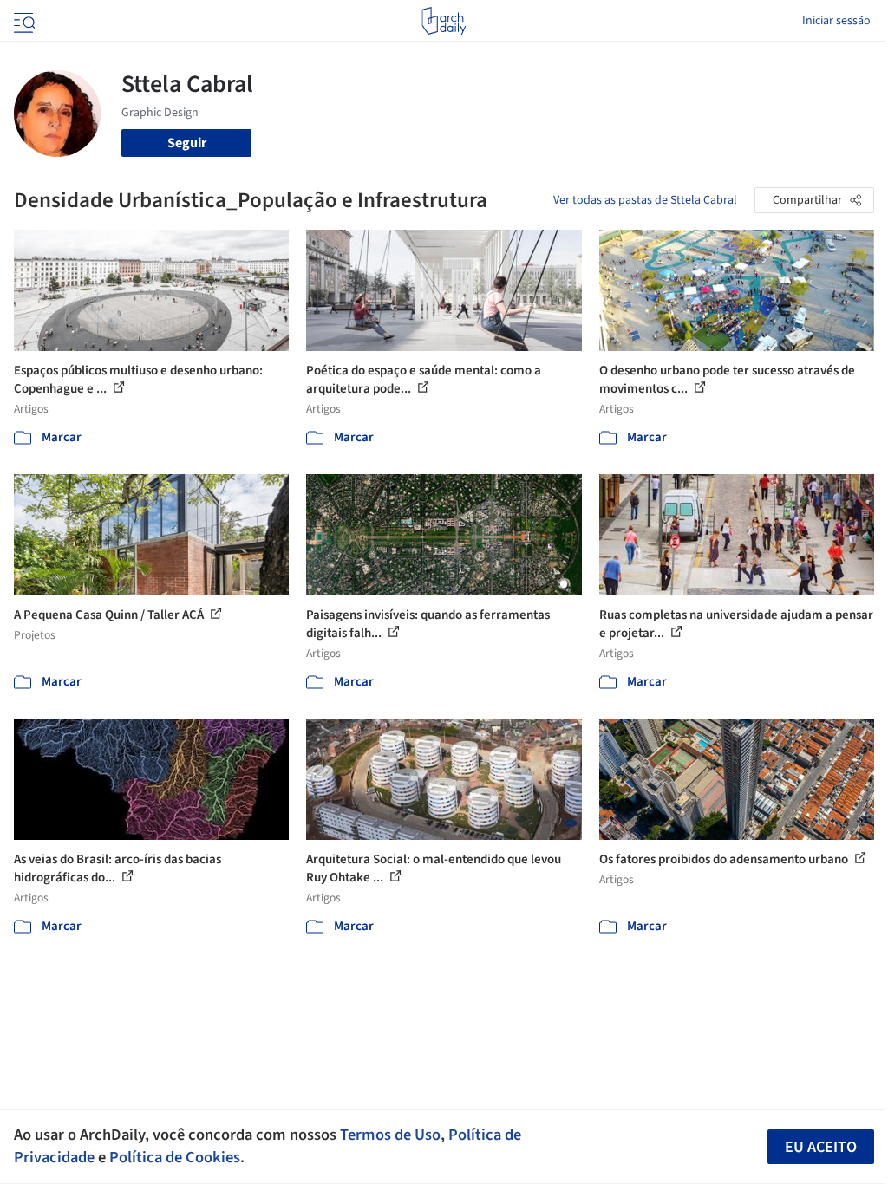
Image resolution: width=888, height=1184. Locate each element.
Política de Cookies (174, 1157)
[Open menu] (22, 21)
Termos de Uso (390, 1134)
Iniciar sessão (836, 21)
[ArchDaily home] (443, 21)
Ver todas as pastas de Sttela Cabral (645, 200)
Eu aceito (821, 1147)
